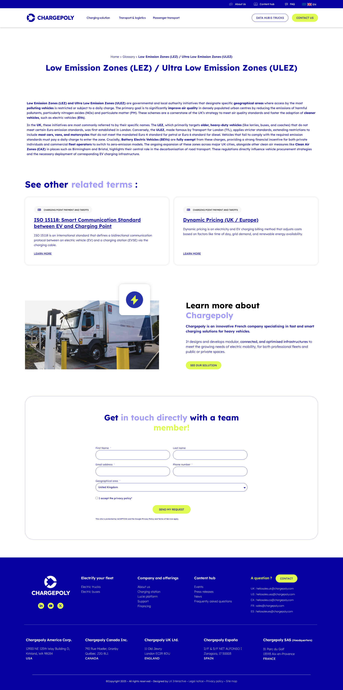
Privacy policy (215, 681)
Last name (179, 448)
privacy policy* (123, 498)
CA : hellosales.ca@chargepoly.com (272, 600)
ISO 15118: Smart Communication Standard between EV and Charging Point (87, 223)
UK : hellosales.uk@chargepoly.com (272, 588)
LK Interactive (177, 681)
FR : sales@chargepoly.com (267, 605)
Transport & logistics (132, 17)
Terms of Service (165, 519)
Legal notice (196, 681)
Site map (231, 681)
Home (115, 56)
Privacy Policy (148, 519)
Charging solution (98, 17)
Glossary (129, 56)
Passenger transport (166, 17)
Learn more (43, 253)
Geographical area (107, 481)
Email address (104, 464)
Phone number (182, 464)
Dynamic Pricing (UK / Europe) (220, 220)
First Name (103, 448)
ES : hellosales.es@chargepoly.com (272, 611)
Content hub (267, 4)
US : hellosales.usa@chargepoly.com (273, 594)
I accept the (115, 498)
